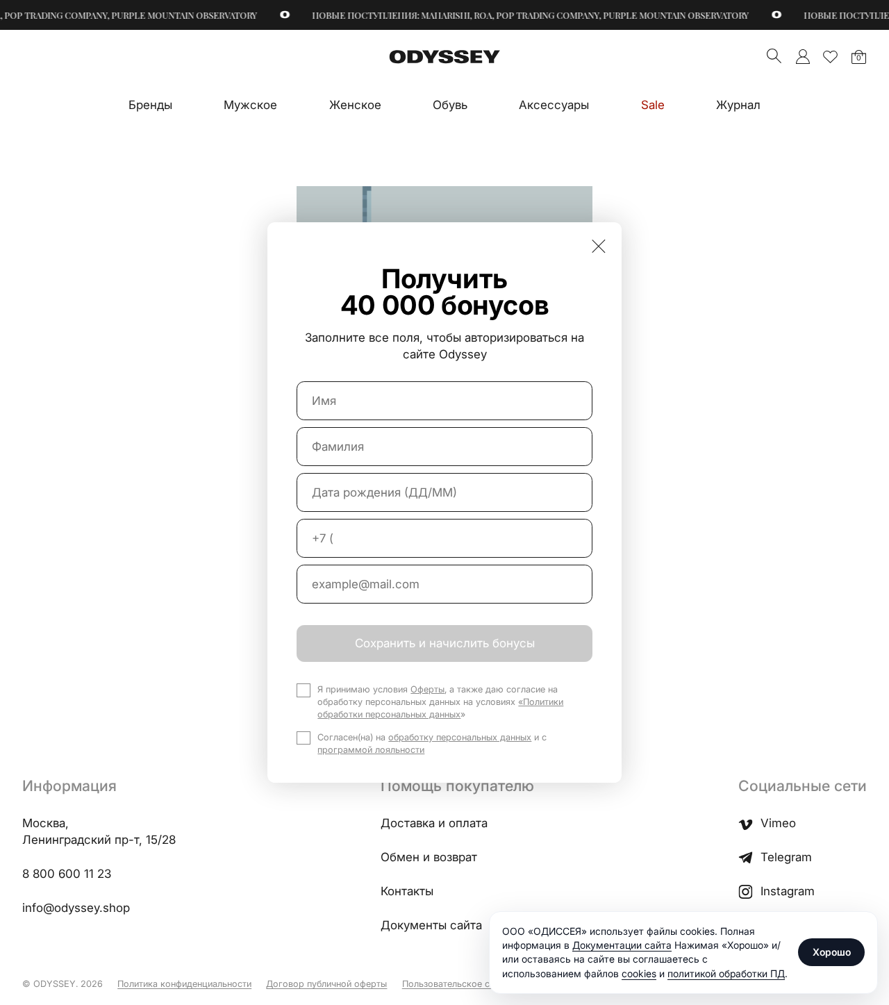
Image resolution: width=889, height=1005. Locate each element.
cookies (639, 973)
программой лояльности (370, 750)
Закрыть (599, 246)
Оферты (427, 689)
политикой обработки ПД (726, 973)
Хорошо (832, 952)
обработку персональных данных (459, 737)
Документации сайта (622, 945)
